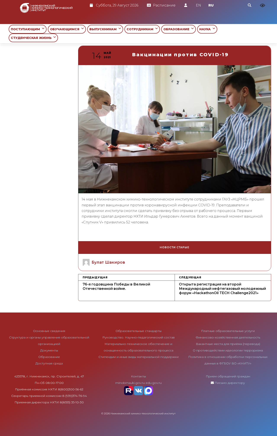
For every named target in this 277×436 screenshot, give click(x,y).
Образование (49, 357)
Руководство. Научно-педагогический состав (138, 337)
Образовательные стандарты (138, 331)
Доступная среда (49, 363)
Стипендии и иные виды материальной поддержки (138, 357)
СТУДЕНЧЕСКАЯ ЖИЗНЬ (32, 38)
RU (211, 5)
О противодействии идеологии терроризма (228, 350)
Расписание (164, 5)
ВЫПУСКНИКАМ (103, 29)
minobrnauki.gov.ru (130, 383)
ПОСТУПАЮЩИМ (26, 29)
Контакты (138, 376)
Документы (49, 350)
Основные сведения (49, 331)
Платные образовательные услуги (228, 331)
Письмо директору (230, 383)
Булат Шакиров (108, 262)
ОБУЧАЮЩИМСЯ (65, 29)
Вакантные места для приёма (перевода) (228, 344)
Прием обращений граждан (228, 376)
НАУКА (206, 29)
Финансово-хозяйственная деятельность (228, 337)
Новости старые (174, 247)
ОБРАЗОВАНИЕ (177, 29)
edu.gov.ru (154, 383)
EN (198, 5)
